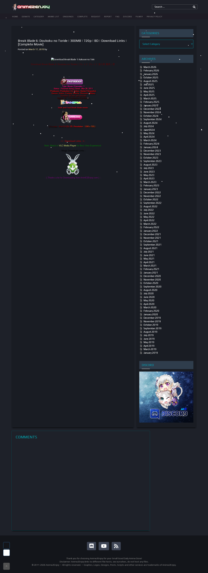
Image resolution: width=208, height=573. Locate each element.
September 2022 (152, 202)
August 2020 (150, 290)
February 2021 (151, 269)
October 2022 (150, 199)
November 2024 (152, 112)
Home (15, 17)
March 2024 (149, 140)
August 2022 (150, 206)
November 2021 (152, 237)
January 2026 (150, 74)
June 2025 (149, 88)
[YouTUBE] (104, 546)
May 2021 (148, 258)
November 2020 (152, 279)
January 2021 (150, 272)
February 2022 (151, 227)
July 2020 (148, 293)
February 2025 (151, 101)
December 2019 (152, 317)
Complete (82, 17)
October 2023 (150, 157)
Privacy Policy (154, 17)
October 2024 (150, 115)
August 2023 (150, 164)
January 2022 (150, 230)
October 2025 (150, 77)
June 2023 (149, 171)
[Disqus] (81, 485)
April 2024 (149, 136)
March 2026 (149, 67)
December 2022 (152, 192)
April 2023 (149, 178)
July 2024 (148, 126)
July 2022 (148, 209)
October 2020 (150, 283)
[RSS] (116, 546)
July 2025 (148, 84)
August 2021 (150, 248)
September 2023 (152, 161)
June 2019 (149, 338)
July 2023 (148, 168)
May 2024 (148, 133)
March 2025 (149, 98)
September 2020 (152, 286)
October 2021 (150, 241)
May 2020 (148, 300)
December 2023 (152, 150)
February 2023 (151, 185)
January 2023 (150, 189)
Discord (127, 17)
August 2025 (150, 81)
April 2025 (149, 94)
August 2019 (150, 331)
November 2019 (152, 321)
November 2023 (152, 154)
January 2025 (150, 105)
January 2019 (150, 352)
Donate (26, 17)
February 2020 (151, 310)
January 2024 (150, 147)
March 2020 (149, 307)
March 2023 (149, 182)
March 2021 (149, 265)
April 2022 (149, 220)
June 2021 (149, 255)
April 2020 (149, 304)
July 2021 (148, 251)
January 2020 (150, 314)
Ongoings (68, 17)
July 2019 (148, 335)
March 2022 (149, 223)
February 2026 (151, 70)
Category (39, 17)
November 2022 (152, 196)
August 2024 (150, 122)
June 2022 (149, 213)
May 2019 (148, 342)
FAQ (117, 17)
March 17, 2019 (36, 49)
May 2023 (148, 175)
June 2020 (149, 297)
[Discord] (91, 546)
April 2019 (149, 345)
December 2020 (152, 276)
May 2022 (148, 216)
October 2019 (150, 324)
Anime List (53, 17)
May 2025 (148, 91)
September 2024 (152, 119)
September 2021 (152, 244)
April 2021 (149, 262)
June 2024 (149, 129)
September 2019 (152, 328)
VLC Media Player (67, 145)
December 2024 (152, 108)
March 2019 (149, 349)
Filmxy (139, 17)
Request (95, 17)
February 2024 (151, 143)
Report (108, 17)
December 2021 (152, 234)
